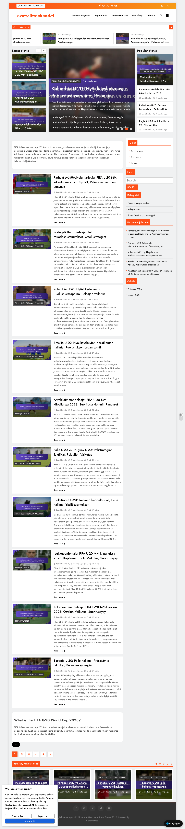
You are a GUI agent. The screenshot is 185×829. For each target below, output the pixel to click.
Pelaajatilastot (22, 191)
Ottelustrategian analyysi (153, 71)
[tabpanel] (92, 90)
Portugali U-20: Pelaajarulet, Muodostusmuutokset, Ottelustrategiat (89, 117)
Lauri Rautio (146, 98)
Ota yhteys (138, 15)
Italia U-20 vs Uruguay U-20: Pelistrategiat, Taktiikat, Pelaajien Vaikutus (83, 452)
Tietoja (151, 15)
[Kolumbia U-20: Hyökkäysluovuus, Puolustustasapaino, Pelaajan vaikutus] (107, 38)
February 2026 (135, 289)
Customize (17, 816)
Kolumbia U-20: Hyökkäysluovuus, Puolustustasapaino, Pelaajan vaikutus (92, 122)
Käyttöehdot (101, 15)
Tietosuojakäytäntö (80, 15)
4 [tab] (131, 129)
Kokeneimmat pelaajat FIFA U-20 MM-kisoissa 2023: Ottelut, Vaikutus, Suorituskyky (85, 609)
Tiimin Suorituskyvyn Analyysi (66, 81)
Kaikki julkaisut (137, 151)
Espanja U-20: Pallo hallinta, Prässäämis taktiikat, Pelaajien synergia (81, 662)
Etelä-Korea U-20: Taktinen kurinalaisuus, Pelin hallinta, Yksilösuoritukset (153, 109)
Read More (58, 222)
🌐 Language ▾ (173, 823)
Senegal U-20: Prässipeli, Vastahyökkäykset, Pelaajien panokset (113, 786)
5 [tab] (171, 764)
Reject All (43, 816)
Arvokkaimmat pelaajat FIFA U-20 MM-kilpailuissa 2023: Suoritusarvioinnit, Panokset (86, 402)
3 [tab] (126, 129)
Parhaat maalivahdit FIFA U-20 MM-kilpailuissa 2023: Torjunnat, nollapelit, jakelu (154, 93)
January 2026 (134, 295)
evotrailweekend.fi (35, 16)
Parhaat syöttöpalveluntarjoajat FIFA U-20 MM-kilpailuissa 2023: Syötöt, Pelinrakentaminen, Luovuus (85, 182)
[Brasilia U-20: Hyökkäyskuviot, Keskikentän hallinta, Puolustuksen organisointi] (32, 350)
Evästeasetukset (119, 15)
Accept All (30, 821)
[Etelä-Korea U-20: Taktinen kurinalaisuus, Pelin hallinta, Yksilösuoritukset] (32, 507)
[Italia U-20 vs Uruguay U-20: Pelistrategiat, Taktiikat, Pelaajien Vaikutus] (32, 457)
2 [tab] (122, 129)
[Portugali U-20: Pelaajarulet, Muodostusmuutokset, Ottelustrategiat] (34, 38)
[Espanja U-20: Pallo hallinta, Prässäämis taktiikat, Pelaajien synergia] (32, 667)
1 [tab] (118, 129)
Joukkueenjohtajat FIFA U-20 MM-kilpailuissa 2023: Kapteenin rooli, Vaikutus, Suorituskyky (86, 555)
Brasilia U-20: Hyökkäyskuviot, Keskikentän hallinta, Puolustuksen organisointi (87, 95)
